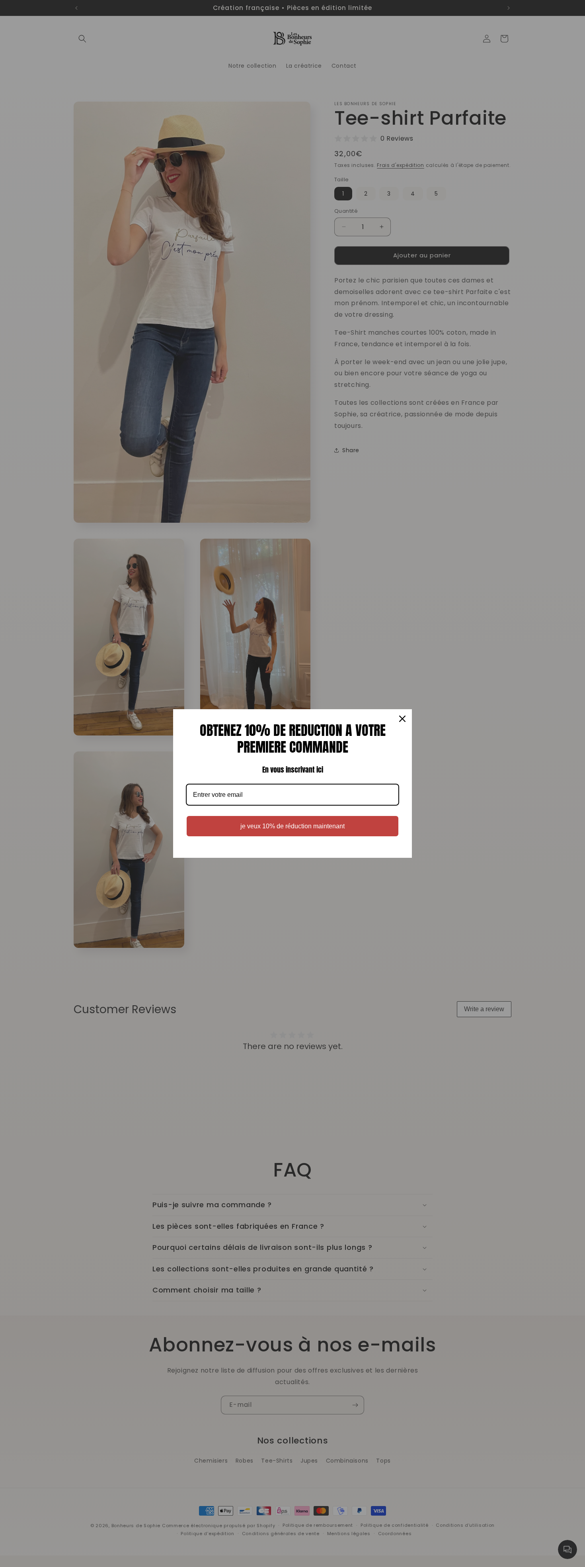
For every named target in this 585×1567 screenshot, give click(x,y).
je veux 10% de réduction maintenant (292, 826)
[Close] (402, 718)
